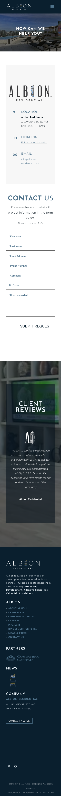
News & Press (17, 633)
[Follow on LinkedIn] (9, 766)
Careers (14, 621)
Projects (14, 625)
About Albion (17, 608)
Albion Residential (33, 784)
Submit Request (35, 326)
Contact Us (16, 637)
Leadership (16, 613)
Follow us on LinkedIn (34, 142)
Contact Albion (19, 721)
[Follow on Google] (15, 766)
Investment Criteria (22, 629)
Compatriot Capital (21, 617)
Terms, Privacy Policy (17, 793)
